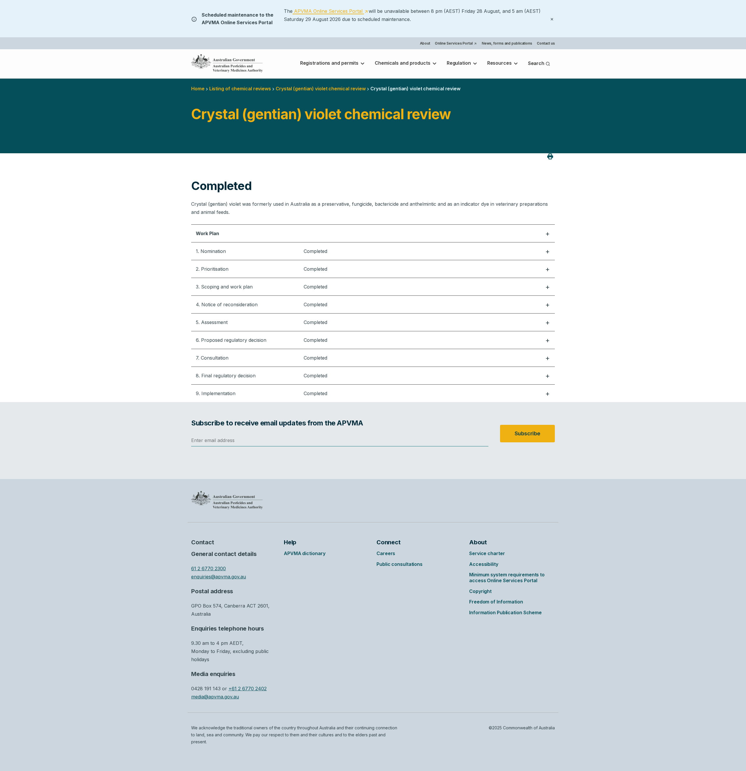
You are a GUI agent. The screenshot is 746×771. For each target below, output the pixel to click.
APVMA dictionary (304, 553)
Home (198, 88)
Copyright (480, 591)
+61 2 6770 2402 (247, 688)
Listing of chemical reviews (240, 88)
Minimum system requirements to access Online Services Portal (507, 577)
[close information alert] (552, 18)
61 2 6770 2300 (208, 568)
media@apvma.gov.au (215, 697)
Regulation (459, 63)
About (425, 43)
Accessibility (483, 564)
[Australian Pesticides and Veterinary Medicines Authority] (227, 63)
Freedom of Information (496, 602)
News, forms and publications (507, 43)
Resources (500, 63)
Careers (385, 553)
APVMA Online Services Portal (330, 11)
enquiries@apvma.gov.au (218, 577)
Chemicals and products (403, 63)
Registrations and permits (330, 63)
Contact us (546, 43)
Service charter (487, 553)
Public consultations (399, 564)
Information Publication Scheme (505, 612)
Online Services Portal (455, 44)
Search (537, 63)
